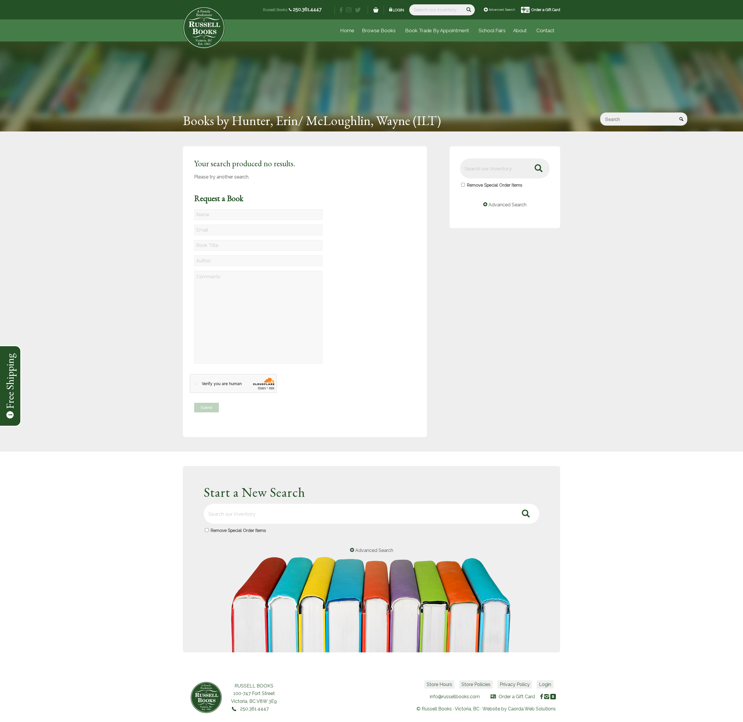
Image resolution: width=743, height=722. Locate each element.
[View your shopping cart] (375, 10)
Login (398, 10)
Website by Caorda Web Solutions (519, 709)
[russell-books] (204, 28)
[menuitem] (492, 30)
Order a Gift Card (545, 10)
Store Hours (439, 684)
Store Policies (475, 684)
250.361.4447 (307, 9)
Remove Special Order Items (494, 185)
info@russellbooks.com (455, 696)
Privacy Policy (515, 684)
